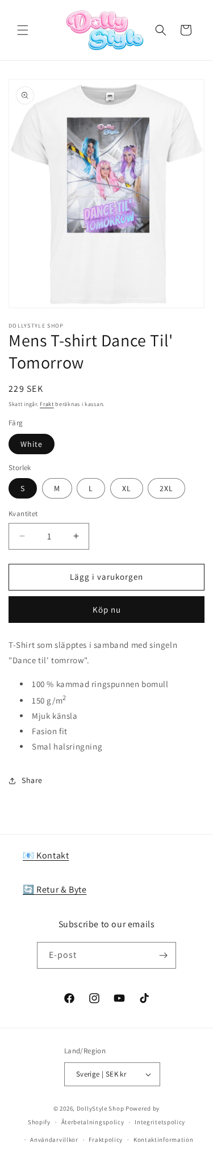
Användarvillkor (54, 1140)
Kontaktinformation (163, 1140)
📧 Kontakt (46, 855)
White (31, 444)
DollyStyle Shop (100, 1108)
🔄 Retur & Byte (54, 889)
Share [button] (32, 780)
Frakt (47, 404)
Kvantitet (23, 513)
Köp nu (107, 609)
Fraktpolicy (106, 1140)
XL (126, 488)
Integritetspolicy (160, 1122)
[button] (22, 30)
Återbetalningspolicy (92, 1122)
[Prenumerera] (163, 955)
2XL (166, 488)
